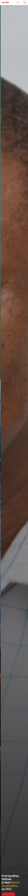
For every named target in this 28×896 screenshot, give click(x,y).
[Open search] (17, 2)
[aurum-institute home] (5, 3)
